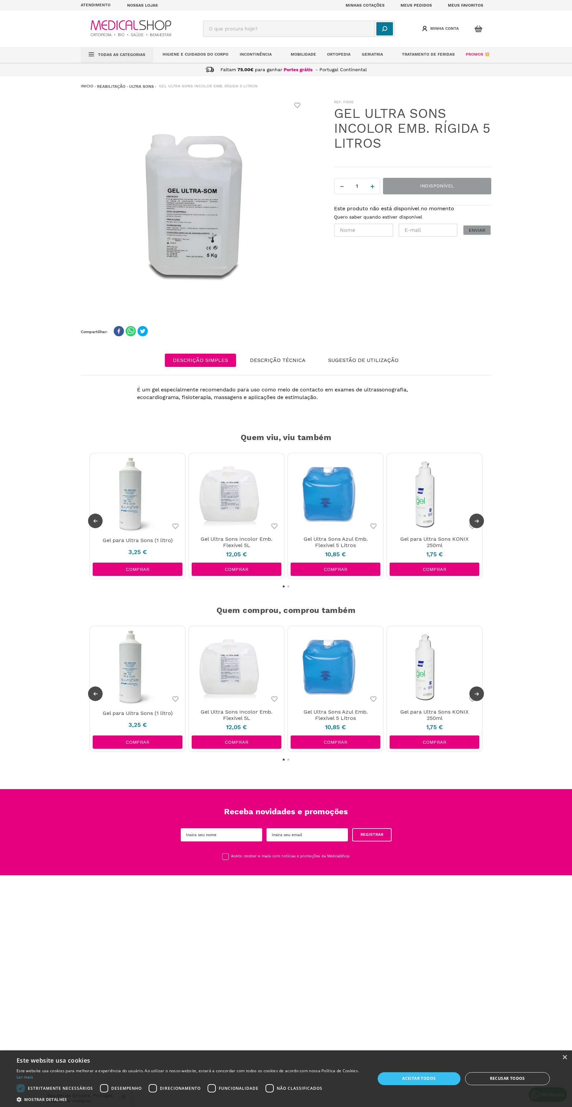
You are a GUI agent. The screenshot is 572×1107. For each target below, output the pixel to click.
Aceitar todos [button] (419, 1078)
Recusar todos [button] (507, 1078)
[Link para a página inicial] (87, 86)
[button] (100, 5)
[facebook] (119, 332)
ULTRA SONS (141, 86)
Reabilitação (111, 86)
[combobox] (299, 29)
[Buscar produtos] (384, 28)
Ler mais (25, 1077)
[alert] (286, 1078)
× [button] (564, 1057)
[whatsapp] (130, 332)
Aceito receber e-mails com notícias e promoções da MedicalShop (290, 856)
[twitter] (142, 332)
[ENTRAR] (441, 28)
